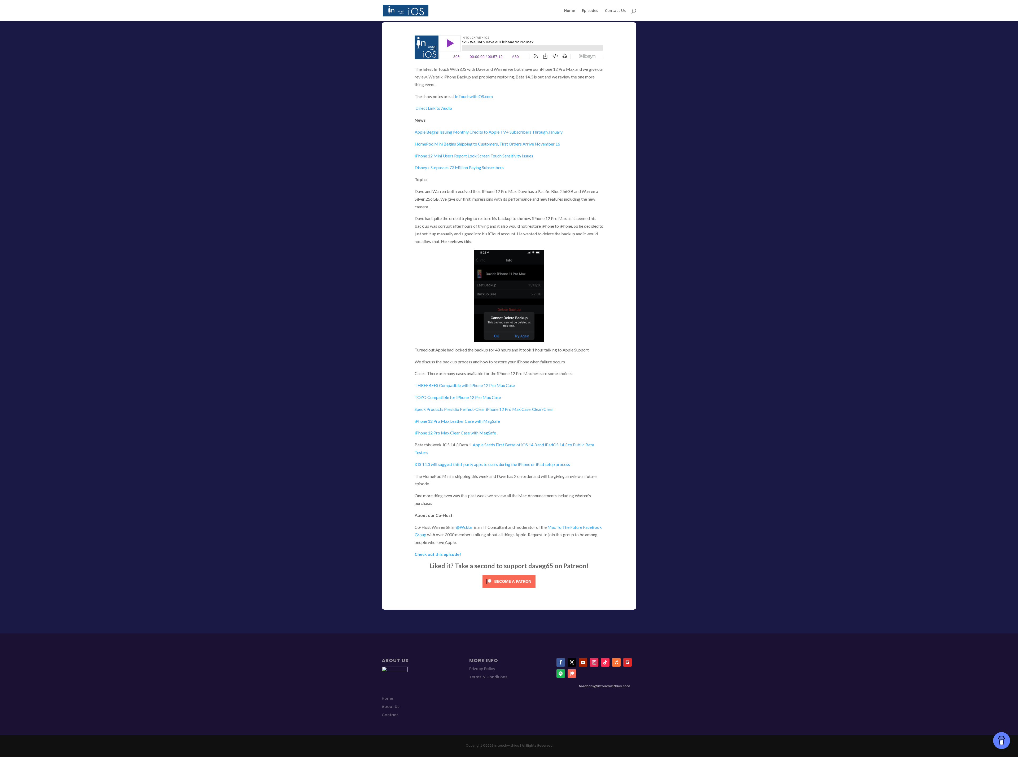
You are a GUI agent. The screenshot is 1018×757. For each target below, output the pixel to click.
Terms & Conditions (488, 677)
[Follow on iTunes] (616, 662)
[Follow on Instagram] (594, 662)
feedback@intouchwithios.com (604, 686)
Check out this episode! (438, 554)
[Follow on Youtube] (583, 662)
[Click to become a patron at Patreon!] (509, 588)
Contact (390, 715)
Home (569, 11)
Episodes (590, 11)
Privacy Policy (482, 668)
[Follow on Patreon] (572, 673)
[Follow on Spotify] (560, 673)
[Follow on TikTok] (605, 662)
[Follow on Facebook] (560, 662)
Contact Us (615, 11)
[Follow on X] (572, 662)
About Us (391, 706)
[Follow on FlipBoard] (627, 662)
